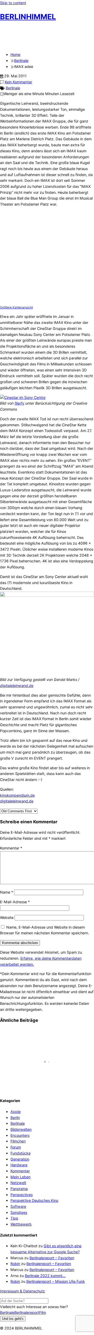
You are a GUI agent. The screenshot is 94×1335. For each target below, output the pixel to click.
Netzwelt (18, 1182)
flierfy (19, 403)
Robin (15, 1263)
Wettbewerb (21, 1224)
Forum (15, 1147)
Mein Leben (20, 1177)
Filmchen (18, 1141)
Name (6, 892)
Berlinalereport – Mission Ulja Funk (55, 1281)
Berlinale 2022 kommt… (45, 1275)
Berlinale (13, 88)
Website (7, 917)
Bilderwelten (21, 1129)
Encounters (20, 1135)
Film (42, 1312)
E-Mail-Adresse (15, 902)
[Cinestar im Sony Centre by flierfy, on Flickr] (22, 397)
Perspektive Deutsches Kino (34, 1200)
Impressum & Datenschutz (22, 1291)
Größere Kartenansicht (16, 307)
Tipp (14, 1218)
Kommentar (11, 848)
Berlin (15, 1117)
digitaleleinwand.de (16, 685)
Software (18, 1206)
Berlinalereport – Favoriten (52, 1258)
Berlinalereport (26, 1312)
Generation (19, 1159)
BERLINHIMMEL (28, 16)
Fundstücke (20, 1153)
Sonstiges (18, 1212)
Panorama (19, 1188)
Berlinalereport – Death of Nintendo (37, 1085)
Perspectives (21, 1194)
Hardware (18, 1165)
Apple (15, 1111)
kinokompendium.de (17, 795)
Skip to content (13, 3)
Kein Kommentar (18, 82)
